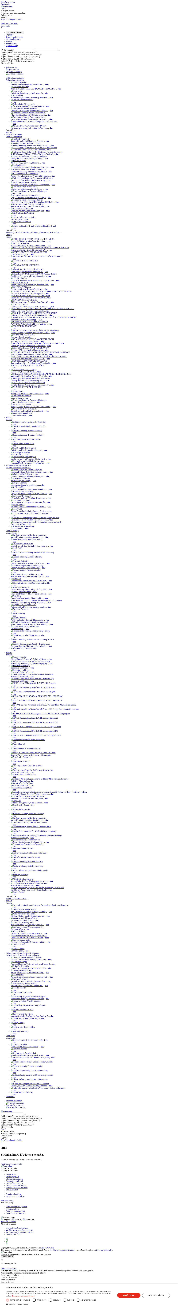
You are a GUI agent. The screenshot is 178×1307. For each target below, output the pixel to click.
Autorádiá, (25, 942)
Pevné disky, (27, 176)
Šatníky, (40, 977)
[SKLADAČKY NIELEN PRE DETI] (26, 374)
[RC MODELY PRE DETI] (22, 339)
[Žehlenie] (15, 618)
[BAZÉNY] (16, 243)
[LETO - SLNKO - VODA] (22, 239)
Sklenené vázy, (17, 581)
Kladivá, (14, 916)
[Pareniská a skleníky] (20, 814)
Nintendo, (15, 185)
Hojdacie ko (38, 350)
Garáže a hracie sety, (19, 289)
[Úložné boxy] (17, 1092)
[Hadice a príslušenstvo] (20, 853)
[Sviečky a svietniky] (19, 574)
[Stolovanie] (16, 587)
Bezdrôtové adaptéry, (36, 206)
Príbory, (40, 589)
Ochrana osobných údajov (16, 1185)
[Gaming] (15, 165)
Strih (41, 798)
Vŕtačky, (35, 912)
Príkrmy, (37, 476)
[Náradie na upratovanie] (21, 622)
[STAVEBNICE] (18, 300)
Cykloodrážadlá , (17, 463)
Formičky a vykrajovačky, (21, 603)
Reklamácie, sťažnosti (14, 1181)
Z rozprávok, (24, 315)
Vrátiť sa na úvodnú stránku (11, 1164)
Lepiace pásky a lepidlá (34, 925)
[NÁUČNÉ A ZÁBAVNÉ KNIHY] (25, 357)
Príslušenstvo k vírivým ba (32, 272)
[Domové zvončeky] (19, 1066)
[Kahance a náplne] (19, 570)
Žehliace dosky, (37, 620)
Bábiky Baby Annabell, (35, 285)
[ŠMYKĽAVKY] (18, 261)
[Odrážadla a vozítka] (19, 461)
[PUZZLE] (15, 304)
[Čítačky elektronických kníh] (23, 226)
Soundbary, (35, 98)
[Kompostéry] (17, 788)
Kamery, (24, 119)
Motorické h (41, 346)
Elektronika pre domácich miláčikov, (25, 798)
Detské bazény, (35, 755)
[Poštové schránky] (19, 857)
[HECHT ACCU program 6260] (24, 735)
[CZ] (7, 1241)
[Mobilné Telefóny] (19, 143)
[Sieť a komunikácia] (19, 204)
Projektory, (15, 180)
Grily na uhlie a (36, 803)
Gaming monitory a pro (40, 167)
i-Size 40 (43, 494)
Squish (48, 363)
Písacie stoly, (22, 973)
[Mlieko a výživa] (18, 474)
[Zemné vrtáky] (17, 805)
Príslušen (41, 150)
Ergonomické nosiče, (34, 502)
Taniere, (21, 385)
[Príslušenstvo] (17, 879)
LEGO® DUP (48, 280)
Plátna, (22, 180)
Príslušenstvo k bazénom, (27, 241)
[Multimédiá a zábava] (20, 113)
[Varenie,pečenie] (18, 592)
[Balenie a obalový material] (22, 640)
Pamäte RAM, (16, 176)
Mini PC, (36, 163)
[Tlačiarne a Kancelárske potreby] (24, 152)
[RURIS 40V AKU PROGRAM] (24, 700)
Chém (43, 755)
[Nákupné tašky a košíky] (21, 631)
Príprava (44, 111)
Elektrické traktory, (32, 450)
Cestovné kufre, (17, 528)
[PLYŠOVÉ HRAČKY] (21, 322)
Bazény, (14, 241)
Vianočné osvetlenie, (19, 1055)
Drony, (13, 193)
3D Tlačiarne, (16, 150)
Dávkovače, (28, 607)
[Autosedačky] (17, 491)
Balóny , (34, 385)
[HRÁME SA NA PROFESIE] (23, 330)
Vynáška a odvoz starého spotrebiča (19, 1230)
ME (47, 302)
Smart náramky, (34, 172)
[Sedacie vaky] (17, 1010)
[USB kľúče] (16, 222)
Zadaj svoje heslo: (8, 1280)
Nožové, (14, 885)
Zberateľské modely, (19, 415)
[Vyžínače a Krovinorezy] (21, 661)
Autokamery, (16, 942)
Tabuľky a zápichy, (18, 563)
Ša (44, 502)
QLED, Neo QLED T (47, 89)
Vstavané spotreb (37, 106)
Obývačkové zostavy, (19, 968)
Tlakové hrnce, (34, 594)
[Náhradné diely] (18, 648)
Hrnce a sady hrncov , (19, 594)
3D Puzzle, (26, 306)
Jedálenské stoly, (17, 986)
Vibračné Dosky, (26, 920)
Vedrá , (14, 624)
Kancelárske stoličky (35, 973)
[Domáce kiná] (17, 100)
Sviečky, (14, 576)
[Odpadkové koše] (18, 626)
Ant (42, 211)
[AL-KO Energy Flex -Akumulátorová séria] (28, 709)
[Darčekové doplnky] (19, 565)
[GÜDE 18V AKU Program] (22, 687)
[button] (59, 1304)
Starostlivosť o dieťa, (19, 411)
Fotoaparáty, (16, 119)
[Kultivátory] (16, 670)
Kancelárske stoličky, (19, 999)
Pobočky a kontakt (8, 2)
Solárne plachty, (17, 250)
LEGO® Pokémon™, (19, 280)
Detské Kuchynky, (18, 333)
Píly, (12, 912)
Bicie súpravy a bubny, (32, 354)
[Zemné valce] (17, 757)
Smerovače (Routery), (19, 206)
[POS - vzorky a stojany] (21, 513)
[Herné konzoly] (17, 182)
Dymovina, (15, 933)
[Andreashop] (6, 6)
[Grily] (14, 801)
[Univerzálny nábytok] (20, 1005)
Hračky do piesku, (38, 890)
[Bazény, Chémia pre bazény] (23, 753)
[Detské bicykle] (17, 457)
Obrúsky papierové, (18, 568)
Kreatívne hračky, (18, 507)
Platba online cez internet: (15, 1213)
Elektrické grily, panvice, (20, 803)
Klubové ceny (11, 43)
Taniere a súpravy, (18, 589)
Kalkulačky (54, 232)
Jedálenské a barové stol (33, 986)
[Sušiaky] (15, 613)
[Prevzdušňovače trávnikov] (22, 674)
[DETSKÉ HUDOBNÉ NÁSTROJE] (26, 352)
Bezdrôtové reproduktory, (21, 98)
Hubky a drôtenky (41, 624)
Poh (45, 589)
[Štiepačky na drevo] (19, 766)
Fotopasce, (43, 119)
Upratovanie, (16, 485)
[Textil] (14, 509)
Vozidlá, (20, 407)
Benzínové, (28, 659)
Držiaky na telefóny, (38, 942)
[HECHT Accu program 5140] (23, 731)
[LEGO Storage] (18, 370)
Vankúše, (14, 1016)
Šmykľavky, (16, 890)
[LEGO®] (15, 278)
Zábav (42, 359)
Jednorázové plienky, (34, 472)
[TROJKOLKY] (18, 326)
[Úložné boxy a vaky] (20, 635)
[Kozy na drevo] (17, 774)
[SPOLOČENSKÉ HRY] (21, 296)
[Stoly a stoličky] (18, 983)
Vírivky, (27, 407)
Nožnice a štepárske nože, (21, 842)
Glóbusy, (14, 380)
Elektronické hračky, (19, 320)
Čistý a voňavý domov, (20, 1047)
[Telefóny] (15, 82)
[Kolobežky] (16, 452)
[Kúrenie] (15, 931)
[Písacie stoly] (17, 992)
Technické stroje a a (35, 289)
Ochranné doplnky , (18, 646)
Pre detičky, (26, 481)
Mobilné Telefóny (23, 232)
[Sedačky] (15, 988)
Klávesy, (19, 354)
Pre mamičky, (16, 481)
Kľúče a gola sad (38, 916)
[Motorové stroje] (18, 918)
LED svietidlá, (33, 1055)
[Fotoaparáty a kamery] (20, 117)
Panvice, (43, 594)
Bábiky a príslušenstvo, (20, 394)
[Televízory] (16, 87)
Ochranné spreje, (17, 951)
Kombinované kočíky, (36, 489)
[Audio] (14, 95)
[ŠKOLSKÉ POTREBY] (21, 378)
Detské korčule (39, 463)
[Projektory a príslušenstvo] (22, 178)
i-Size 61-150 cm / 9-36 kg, (29, 494)
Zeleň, (30, 546)
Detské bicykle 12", (34, 459)
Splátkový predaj (12, 1177)
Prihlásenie (5, 24)
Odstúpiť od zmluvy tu (14, 1183)
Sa (42, 93)
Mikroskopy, (32, 320)
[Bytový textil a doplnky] (21, 1084)
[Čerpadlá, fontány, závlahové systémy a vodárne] (30, 792)
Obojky (44, 520)
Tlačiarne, (42, 154)
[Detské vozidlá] (17, 448)
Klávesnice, (20, 198)
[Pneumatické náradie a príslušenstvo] (26, 905)
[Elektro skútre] (17, 444)
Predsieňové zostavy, (19, 981)
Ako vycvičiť (38, 293)
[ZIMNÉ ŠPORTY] (19, 387)
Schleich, (33, 315)
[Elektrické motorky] (19, 431)
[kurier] (7, 1244)
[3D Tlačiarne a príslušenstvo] (23, 148)
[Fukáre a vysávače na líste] (22, 770)
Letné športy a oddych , (20, 254)
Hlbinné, (23, 794)
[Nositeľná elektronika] (20, 169)
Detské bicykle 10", (18, 459)
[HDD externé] (17, 213)
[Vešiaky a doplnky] (19, 1001)
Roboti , (25, 341)
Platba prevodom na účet (15, 1211)
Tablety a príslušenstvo (40, 232)
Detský (47, 333)
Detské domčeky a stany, (20, 276)
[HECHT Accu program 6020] (23, 718)
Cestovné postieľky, (18, 502)
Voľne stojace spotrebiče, (20, 106)
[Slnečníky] (16, 1031)
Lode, (36, 341)
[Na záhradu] (16, 404)
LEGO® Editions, (35, 280)
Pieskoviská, (26, 890)
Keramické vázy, (29, 581)
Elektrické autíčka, (18, 450)
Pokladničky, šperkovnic (35, 563)
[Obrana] (15, 949)
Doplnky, (22, 337)
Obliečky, (22, 1016)
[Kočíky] (15, 487)
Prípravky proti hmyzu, (30, 485)
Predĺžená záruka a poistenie (16, 1188)
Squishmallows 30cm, (36, 363)
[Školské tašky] (17, 526)
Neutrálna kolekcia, (24, 511)
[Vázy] (14, 579)
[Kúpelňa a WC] (18, 605)
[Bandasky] (16, 875)
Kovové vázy (41, 581)
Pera (42, 380)
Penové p (42, 507)
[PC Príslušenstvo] (18, 195)
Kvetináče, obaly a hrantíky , (22, 537)
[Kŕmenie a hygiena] (19, 470)
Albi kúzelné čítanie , (25, 359)
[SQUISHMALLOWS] (20, 361)
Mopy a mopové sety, (25, 624)
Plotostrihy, (25, 663)
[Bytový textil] (17, 1014)
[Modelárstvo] (17, 413)
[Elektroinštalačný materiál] (22, 1075)
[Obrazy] (15, 1023)
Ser (44, 959)
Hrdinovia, (15, 315)
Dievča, (14, 511)
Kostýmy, (15, 337)
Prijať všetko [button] (129, 1295)
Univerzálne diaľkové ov (37, 128)
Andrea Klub (11, 1174)
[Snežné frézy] (17, 783)
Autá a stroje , (16, 341)
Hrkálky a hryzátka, (28, 346)
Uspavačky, (15, 346)
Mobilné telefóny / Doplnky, (22, 84)
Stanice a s (38, 189)
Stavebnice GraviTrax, (37, 302)
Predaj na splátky (12, 1209)
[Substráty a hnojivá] (19, 539)
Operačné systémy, (18, 211)
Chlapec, (36, 511)
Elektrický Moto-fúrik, (19, 781)
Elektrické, (37, 659)
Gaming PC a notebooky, (21, 167)
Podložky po (38, 537)
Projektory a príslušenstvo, (30, 93)
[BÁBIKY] (16, 283)
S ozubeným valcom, (26, 885)
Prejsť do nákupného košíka (11, 19)
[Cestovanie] (16, 500)
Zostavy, (14, 959)
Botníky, (30, 981)
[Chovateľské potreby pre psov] (23, 518)
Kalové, (45, 794)
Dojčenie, (22, 472)
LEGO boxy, (16, 372)
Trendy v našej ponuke (14, 37)
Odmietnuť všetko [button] (156, 1295)
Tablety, (14, 158)
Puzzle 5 (45, 306)
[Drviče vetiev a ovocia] (20, 883)
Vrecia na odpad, (17, 629)
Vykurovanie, (35, 111)
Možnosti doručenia (8, 1222)
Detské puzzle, (16, 306)
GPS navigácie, (17, 219)
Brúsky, (29, 912)
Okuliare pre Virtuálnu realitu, (22, 189)
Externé (42, 115)
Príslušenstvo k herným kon (39, 185)
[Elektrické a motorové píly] (22, 679)
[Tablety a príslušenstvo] (21, 156)
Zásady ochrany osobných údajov (23, 1296)
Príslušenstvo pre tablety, (33, 158)
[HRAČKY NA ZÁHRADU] (23, 274)
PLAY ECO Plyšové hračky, (22, 324)
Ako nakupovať (12, 1190)
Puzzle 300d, (36, 306)
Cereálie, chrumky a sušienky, (22, 476)
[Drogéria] (15, 483)
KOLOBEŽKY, (17, 454)
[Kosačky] (15, 657)
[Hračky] (15, 391)
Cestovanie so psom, (19, 520)
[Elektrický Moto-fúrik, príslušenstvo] (26, 779)
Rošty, (19, 977)
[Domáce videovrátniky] (21, 1070)
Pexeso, (14, 359)
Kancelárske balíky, (33, 211)
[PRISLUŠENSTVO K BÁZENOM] (26, 248)
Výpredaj (9, 35)
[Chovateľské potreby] (20, 796)
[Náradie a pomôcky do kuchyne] (24, 600)
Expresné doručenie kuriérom (17, 1228)
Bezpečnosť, (23, 498)
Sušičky (9, 132)
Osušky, (29, 1016)
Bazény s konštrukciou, (36, 246)
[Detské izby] (16, 970)
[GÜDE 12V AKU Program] (22, 683)
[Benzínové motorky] (19, 435)
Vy (45, 250)
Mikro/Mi (44, 98)
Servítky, (14, 385)
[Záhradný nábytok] (19, 957)
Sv (48, 385)
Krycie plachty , (29, 250)
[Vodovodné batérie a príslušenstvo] (25, 1088)
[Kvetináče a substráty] (20, 535)
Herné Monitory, (17, 202)
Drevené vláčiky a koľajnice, (22, 350)
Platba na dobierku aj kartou (16, 1207)
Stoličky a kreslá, (36, 959)
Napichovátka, (37, 598)
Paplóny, (43, 1016)
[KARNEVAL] (17, 335)
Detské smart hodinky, (19, 172)
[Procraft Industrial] (19, 748)
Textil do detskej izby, (37, 498)
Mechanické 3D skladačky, (21, 376)
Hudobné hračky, (31, 507)
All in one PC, (16, 163)
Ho (46, 890)
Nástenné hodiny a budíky (36, 646)
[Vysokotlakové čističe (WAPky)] (24, 835)
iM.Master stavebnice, (19, 302)
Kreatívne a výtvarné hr (35, 311)
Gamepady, (23, 185)
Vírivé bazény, (16, 272)
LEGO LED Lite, (28, 372)
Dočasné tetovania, (18, 311)
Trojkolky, (28, 463)
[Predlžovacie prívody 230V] (22, 1057)
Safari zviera (42, 315)
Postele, (14, 973)
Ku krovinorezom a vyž (38, 881)
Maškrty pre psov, (34, 520)
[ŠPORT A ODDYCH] (20, 252)
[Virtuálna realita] (18, 187)
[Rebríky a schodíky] (19, 866)
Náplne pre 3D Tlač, (30, 150)
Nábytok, (14, 498)
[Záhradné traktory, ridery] (21, 827)
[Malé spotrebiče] (18, 108)
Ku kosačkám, (16, 881)
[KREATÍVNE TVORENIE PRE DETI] (27, 309)
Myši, (13, 198)
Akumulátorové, (17, 659)
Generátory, (15, 920)
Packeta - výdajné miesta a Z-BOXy (20, 1232)
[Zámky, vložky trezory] (20, 1079)
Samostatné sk (40, 981)
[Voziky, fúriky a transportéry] (23, 831)
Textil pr (43, 511)
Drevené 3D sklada (39, 376)
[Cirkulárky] (16, 761)
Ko (44, 968)
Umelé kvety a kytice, (19, 546)
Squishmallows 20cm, (19, 363)
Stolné (41, 1055)
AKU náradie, (20, 912)
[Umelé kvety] (17, 544)
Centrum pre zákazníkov (15, 1196)
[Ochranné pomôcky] (19, 844)
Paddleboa (41, 241)
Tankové (49, 154)
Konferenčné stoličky (35, 999)
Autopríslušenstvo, (18, 925)
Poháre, (28, 385)
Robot (44, 659)
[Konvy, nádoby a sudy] (20, 870)
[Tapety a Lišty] (17, 1027)
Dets (43, 298)
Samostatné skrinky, (35, 968)
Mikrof (44, 354)
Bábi (47, 285)
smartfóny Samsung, (19, 145)
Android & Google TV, (20, 89)
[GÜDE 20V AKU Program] (22, 692)
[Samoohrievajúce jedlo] (21, 1040)
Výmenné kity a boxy (40, 176)
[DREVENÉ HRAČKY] (21, 348)
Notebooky (10, 232)
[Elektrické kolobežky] (20, 426)
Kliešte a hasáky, (24, 916)
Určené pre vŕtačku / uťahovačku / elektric (27, 938)
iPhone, (30, 145)
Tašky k (43, 198)
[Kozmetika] (16, 478)
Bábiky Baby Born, (18, 285)
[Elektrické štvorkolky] (20, 422)
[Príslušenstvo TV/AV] (20, 126)
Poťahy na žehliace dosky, (21, 620)
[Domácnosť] (16, 396)
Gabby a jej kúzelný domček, (22, 293)
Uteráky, (36, 1016)
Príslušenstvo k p (39, 180)
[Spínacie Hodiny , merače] (22, 1062)
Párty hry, (37, 298)
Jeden (45, 472)
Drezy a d (46, 964)
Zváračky (43, 912)
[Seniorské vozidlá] (19, 439)
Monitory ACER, (31, 202)
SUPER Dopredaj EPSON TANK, (24, 154)
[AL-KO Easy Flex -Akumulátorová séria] (27, 705)
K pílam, (25, 881)
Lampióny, (42, 385)
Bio (42, 476)
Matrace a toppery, (29, 977)
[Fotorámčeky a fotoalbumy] (22, 552)
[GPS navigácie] (17, 217)
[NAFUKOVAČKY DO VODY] (24, 256)
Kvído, (36, 359)
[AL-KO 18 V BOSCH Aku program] (26, 714)
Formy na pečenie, (38, 603)
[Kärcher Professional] (20, 740)
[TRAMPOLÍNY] (18, 265)
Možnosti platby (7, 1200)
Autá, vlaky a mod (36, 394)
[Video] (14, 91)
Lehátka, (21, 959)
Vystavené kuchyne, (34, 964)
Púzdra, (20, 158)
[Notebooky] (16, 139)
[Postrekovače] (17, 848)
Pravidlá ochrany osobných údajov (63, 1250)
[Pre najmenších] (18, 409)
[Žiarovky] (15, 1049)
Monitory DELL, (44, 202)
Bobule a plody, (39, 546)
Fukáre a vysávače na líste (16, 899)
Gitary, (13, 354)
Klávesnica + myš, (32, 198)
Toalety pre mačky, (18, 524)
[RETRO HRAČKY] (20, 365)
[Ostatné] (15, 892)
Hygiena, (14, 472)
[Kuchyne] (15, 962)
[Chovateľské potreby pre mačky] (24, 522)
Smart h (44, 172)
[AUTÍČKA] (16, 287)
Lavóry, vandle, (39, 607)
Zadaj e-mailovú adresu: (10, 1275)
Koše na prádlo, (17, 607)
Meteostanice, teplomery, (20, 111)
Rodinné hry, (28, 298)
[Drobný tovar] (17, 922)
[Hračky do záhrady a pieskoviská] (25, 888)
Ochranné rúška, (17, 929)
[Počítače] (15, 161)
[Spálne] (14, 975)
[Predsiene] (15, 979)
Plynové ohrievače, (35, 933)
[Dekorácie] (16, 561)
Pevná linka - (38, 84)
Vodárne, (38, 794)
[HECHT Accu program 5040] (23, 722)
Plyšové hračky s (40, 324)
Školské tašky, (23, 380)
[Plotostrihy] (16, 666)
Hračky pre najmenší (35, 411)
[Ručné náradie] (17, 914)
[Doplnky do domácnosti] (21, 644)
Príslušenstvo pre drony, (25, 402)
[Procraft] (15, 744)
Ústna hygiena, (17, 398)
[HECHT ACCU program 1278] (24, 727)
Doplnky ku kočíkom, (19, 489)
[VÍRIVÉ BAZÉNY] (19, 269)
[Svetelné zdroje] (18, 1053)
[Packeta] (7, 1239)
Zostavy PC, (27, 163)
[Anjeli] (14, 548)
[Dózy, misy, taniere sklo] (21, 583)
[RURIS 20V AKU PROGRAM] (24, 696)
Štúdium (40, 141)
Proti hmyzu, (34, 1047)
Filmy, (13, 115)
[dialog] (89, 1295)
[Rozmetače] (16, 809)
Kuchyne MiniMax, (18, 964)
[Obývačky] (16, 966)
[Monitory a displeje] (19, 200)
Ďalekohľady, (33, 119)
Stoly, (27, 959)
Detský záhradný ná (38, 276)
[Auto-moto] (16, 940)
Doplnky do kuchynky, (34, 333)
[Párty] (14, 596)
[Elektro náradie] (18, 909)
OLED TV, (33, 89)
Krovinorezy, (16, 663)
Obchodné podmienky (14, 1179)
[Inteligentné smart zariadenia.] (23, 121)
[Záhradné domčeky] (19, 862)
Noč (45, 977)
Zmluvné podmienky (104, 1250)
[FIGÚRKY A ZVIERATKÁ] (23, 313)
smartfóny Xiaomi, (40, 145)
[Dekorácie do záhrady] (20, 822)
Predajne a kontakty (13, 1194)
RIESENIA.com (47, 1248)
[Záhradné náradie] (18, 840)
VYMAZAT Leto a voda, (41, 407)
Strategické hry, (17, 298)
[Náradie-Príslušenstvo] (20, 936)
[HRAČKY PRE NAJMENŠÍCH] (25, 343)
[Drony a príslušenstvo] (20, 191)
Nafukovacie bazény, (19, 246)
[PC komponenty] (18, 174)
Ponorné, (30, 794)
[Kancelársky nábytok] (20, 996)
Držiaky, (28, 180)
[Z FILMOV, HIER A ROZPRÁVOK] (26, 291)
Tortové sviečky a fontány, (21, 598)
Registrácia (5, 4)
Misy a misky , (31, 589)
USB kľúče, (34, 115)
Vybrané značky (12, 46)
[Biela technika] (17, 104)
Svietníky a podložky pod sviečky (31, 576)
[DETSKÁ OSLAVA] (20, 383)
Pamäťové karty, (22, 115)
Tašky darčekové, (33, 568)
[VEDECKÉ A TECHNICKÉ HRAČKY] (28, 317)
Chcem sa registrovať (9, 1268)
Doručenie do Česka (13, 1234)
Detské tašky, (34, 380)
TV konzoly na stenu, (19, 128)
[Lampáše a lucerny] (19, 557)
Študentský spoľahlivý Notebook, (24, 141)
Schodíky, (40, 250)
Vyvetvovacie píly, (37, 663)
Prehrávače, (15, 93)
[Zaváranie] (16, 609)
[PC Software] (17, 209)
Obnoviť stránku (7, 1257)
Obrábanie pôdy (37, 842)
